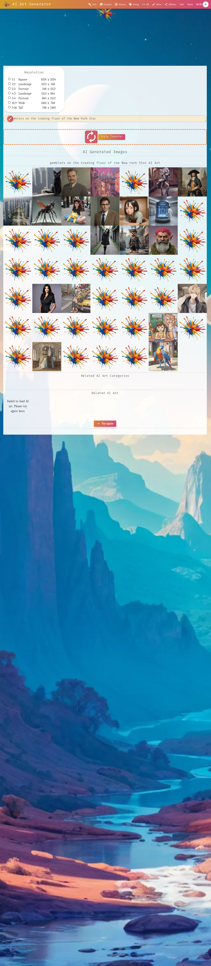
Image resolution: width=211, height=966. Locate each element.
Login (181, 4)
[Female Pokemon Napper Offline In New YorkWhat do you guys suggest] (75, 211)
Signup (190, 4)
